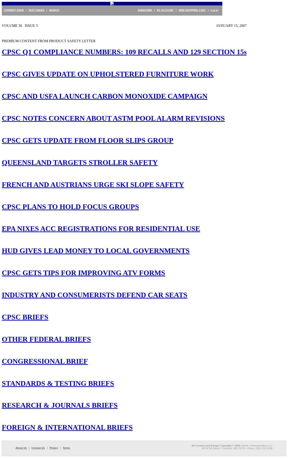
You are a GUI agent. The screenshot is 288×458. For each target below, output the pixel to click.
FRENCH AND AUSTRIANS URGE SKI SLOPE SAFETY (93, 184)
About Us (21, 447)
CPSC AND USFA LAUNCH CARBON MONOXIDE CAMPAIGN (104, 96)
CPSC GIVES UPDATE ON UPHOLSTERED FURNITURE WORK (108, 74)
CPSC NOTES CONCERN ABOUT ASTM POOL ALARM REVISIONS (113, 118)
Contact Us (38, 447)
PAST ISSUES (36, 10)
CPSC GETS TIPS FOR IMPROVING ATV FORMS (83, 273)
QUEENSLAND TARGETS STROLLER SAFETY (80, 162)
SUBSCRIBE (145, 10)
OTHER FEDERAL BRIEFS (46, 339)
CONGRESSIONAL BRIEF (45, 361)
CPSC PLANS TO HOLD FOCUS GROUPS (70, 207)
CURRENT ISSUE (14, 10)
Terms (66, 447)
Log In (214, 10)
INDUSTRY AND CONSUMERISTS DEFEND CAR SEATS (94, 295)
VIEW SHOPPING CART (192, 10)
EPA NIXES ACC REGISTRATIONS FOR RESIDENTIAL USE (101, 228)
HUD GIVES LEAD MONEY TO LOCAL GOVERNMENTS (96, 251)
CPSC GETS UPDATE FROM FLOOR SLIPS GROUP (87, 140)
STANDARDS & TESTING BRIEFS (58, 383)
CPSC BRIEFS (25, 317)
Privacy (54, 447)
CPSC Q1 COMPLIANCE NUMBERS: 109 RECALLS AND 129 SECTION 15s (124, 52)
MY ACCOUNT (165, 10)
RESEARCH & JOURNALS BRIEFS (60, 405)
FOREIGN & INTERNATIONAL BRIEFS (67, 427)
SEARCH (54, 10)
